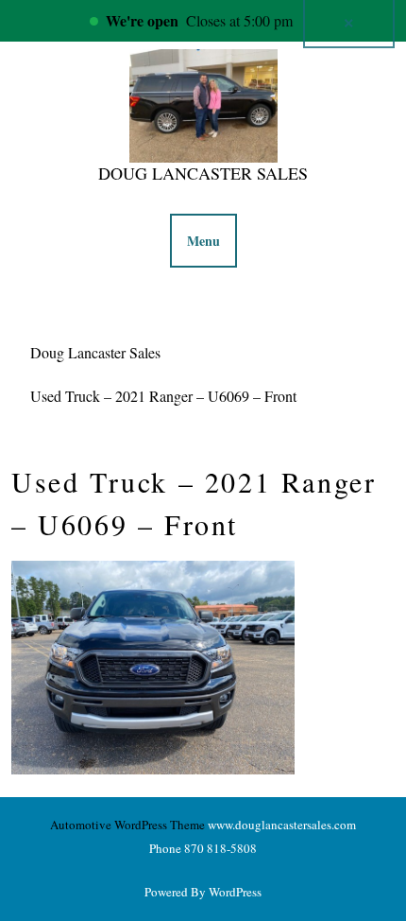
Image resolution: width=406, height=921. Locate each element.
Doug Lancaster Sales (203, 173)
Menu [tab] (203, 241)
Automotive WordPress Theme (127, 824)
